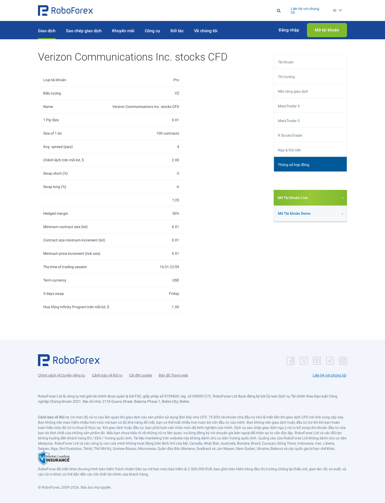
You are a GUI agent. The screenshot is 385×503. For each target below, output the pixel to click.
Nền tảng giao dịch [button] (293, 91)
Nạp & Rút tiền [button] (289, 150)
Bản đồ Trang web (173, 375)
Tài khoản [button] (286, 62)
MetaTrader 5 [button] (289, 121)
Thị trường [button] (286, 77)
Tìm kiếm (198, 10)
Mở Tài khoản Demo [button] (294, 213)
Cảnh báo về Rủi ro (107, 375)
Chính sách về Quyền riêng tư (61, 375)
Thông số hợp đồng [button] (293, 165)
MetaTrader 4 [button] (289, 106)
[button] (65, 10)
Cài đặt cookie (140, 375)
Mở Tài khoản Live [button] (293, 198)
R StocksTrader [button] (290, 135)
